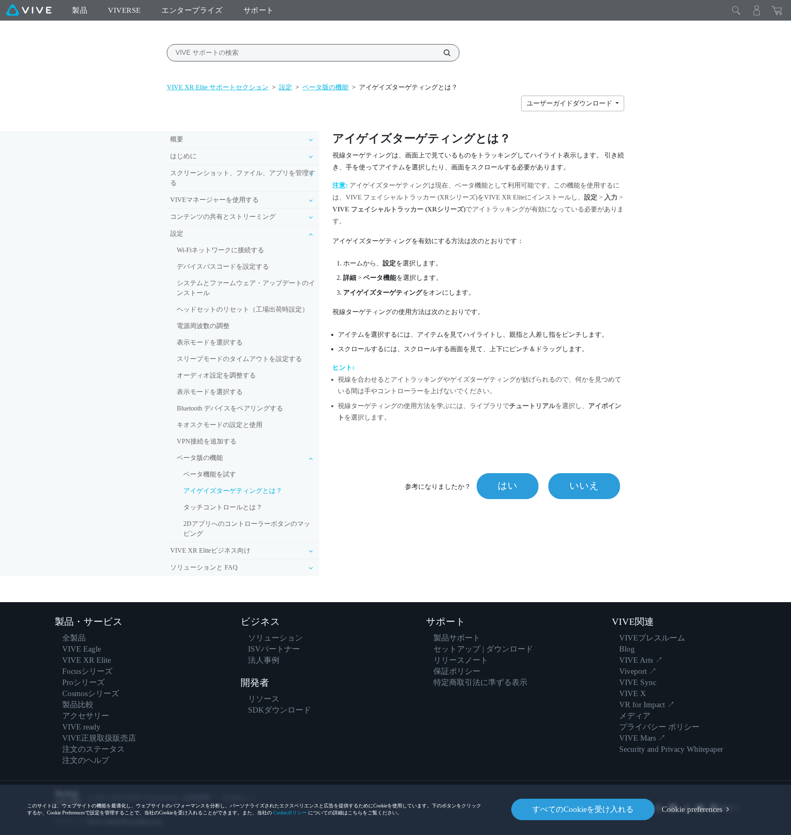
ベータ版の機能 (325, 87)
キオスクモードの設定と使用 (219, 424)
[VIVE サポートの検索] (442, 53)
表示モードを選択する (210, 342)
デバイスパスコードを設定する (223, 266)
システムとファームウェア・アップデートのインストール (246, 287)
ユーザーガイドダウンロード (570, 103)
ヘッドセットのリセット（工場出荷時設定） (243, 309)
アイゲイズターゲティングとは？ (232, 490)
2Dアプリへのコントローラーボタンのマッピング (246, 528)
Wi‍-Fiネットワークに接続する (220, 249)
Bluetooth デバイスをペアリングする (230, 408)
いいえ (584, 486)
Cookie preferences (692, 809)
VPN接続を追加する (206, 441)
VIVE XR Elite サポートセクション (218, 87)
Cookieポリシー (290, 813)
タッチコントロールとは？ (222, 507)
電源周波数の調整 (203, 325)
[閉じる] (736, 10)
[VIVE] (28, 10)
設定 (285, 87)
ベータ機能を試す (209, 474)
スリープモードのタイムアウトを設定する (239, 358)
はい (507, 486)
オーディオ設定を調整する (216, 375)
